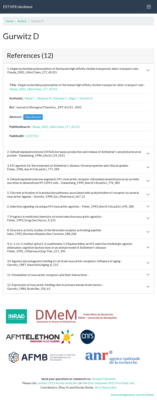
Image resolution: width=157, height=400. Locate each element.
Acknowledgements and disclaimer (132, 394)
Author (22, 21)
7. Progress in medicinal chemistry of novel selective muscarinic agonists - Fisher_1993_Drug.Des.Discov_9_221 (55, 218)
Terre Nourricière (105, 387)
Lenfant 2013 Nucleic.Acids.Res (58, 383)
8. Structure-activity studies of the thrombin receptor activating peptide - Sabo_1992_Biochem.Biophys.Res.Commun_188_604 (55, 231)
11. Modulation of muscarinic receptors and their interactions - (48, 275)
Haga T (73, 98)
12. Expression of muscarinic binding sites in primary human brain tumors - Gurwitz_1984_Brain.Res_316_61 (55, 286)
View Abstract (33, 116)
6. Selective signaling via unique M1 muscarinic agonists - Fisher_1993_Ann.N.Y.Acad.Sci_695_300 (70, 206)
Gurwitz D (86, 98)
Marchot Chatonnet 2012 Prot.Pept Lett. (108, 383)
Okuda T (29, 98)
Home (9, 21)
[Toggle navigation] (149, 6)
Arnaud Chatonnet (104, 379)
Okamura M (44, 98)
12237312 (32, 136)
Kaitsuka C (60, 98)
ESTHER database (17, 6)
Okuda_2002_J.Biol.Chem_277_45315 (33, 89)
